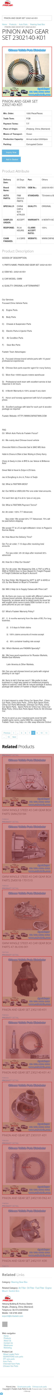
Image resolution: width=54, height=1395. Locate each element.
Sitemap (27, 1391)
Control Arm (14, 1290)
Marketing (8, 1347)
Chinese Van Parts (10, 1366)
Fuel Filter (39, 1287)
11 (46, 733)
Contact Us (8, 1343)
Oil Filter (30, 1287)
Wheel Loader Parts (11, 1354)
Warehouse (8, 1345)
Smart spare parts (24, 1386)
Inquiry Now (11, 152)
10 (42, 733)
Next (14, 737)
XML (50, 1389)
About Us (7, 1340)
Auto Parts (23, 24)
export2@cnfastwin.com (12, 1316)
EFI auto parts (9, 1359)
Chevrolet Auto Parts (11, 1363)
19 (9, 737)
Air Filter (22, 1287)
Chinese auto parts (39, 1386)
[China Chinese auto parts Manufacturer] (8, 3)
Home (4, 24)
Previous (7, 733)
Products (12, 24)
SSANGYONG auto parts (13, 1356)
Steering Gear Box (37, 24)
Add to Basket (12, 159)
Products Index (37, 1389)
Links (45, 1389)
